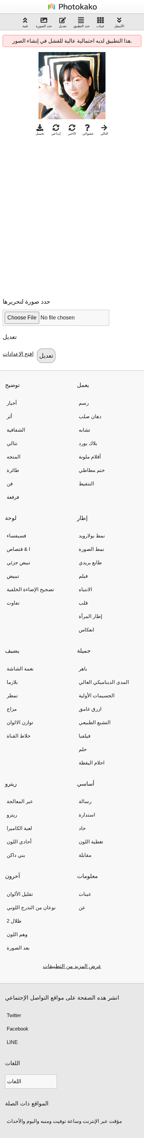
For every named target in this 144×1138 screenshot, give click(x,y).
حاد (82, 828)
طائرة (13, 470)
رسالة (85, 801)
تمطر (12, 695)
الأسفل (119, 26)
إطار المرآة (90, 616)
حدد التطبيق (81, 26)
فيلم (83, 576)
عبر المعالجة (20, 801)
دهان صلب (90, 416)
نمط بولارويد (92, 535)
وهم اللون (17, 934)
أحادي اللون (19, 841)
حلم (83, 749)
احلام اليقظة (91, 762)
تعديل (63, 26)
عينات (100, 26)
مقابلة (85, 855)
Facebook (17, 1029)
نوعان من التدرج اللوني (31, 907)
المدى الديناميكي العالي (104, 682)
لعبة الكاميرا (19, 828)
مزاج (12, 709)
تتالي (12, 443)
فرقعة (13, 497)
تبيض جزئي (18, 562)
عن (82, 907)
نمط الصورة (91, 549)
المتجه (13, 456)
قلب (83, 603)
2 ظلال (14, 921)
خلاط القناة (18, 736)
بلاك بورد (88, 443)
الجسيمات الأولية (97, 695)
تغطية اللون (91, 841)
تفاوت (13, 603)
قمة (25, 26)
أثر (9, 416)
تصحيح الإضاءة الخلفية (30, 589)
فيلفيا (84, 736)
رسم (84, 403)
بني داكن (16, 855)
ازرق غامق (90, 709)
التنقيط (86, 483)
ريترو (12, 815)
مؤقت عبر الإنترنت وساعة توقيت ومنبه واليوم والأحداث (64, 1121)
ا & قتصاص (18, 549)
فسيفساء (16, 535)
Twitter (14, 1015)
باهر (83, 668)
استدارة (87, 815)
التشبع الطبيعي (95, 722)
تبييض (13, 576)
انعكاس (86, 629)
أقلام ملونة (90, 456)
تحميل (39, 133)
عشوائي (88, 133)
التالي (104, 133)
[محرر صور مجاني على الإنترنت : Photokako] (72, 9)
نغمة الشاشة (20, 668)
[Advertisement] (72, 215)
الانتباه (85, 589)
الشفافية (16, 430)
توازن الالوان (20, 722)
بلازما (12, 682)
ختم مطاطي (92, 470)
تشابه (84, 430)
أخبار (12, 403)
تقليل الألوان (20, 894)
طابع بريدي (90, 562)
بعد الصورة (18, 948)
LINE (12, 1042)
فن (10, 483)
